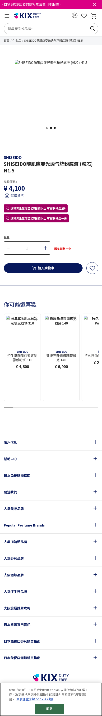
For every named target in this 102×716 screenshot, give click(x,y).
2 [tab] (52, 127)
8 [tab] (75, 407)
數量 (6, 237)
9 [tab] (84, 407)
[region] (51, 699)
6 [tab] (56, 407)
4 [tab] (37, 407)
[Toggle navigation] (7, 16)
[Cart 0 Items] (93, 16)
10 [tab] (93, 407)
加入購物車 (46, 268)
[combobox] (51, 28)
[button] (74, 15)
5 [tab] (46, 407)
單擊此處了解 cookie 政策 (34, 699)
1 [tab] (48, 127)
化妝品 (17, 40)
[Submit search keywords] (92, 29)
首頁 (6, 40)
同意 (49, 708)
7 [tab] (65, 407)
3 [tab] (56, 127)
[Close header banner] (94, 5)
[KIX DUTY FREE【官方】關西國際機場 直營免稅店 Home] (27, 16)
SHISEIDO (13, 157)
